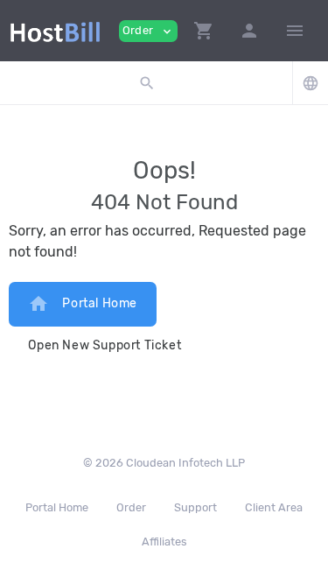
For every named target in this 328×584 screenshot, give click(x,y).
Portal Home (82, 303)
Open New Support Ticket (104, 345)
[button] (204, 30)
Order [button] (148, 31)
